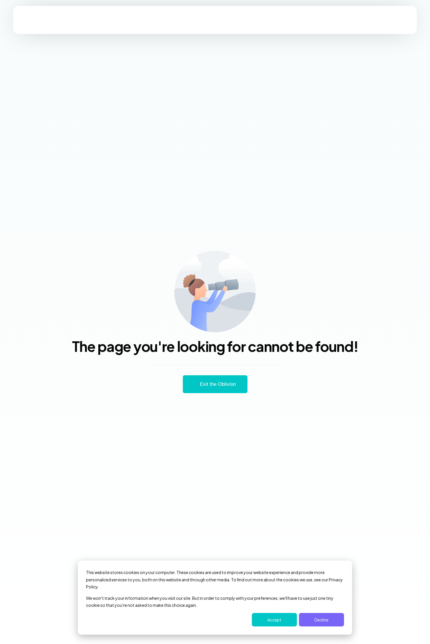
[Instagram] (348, 65)
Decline (321, 619)
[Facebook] (338, 65)
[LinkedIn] (358, 65)
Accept (274, 619)
